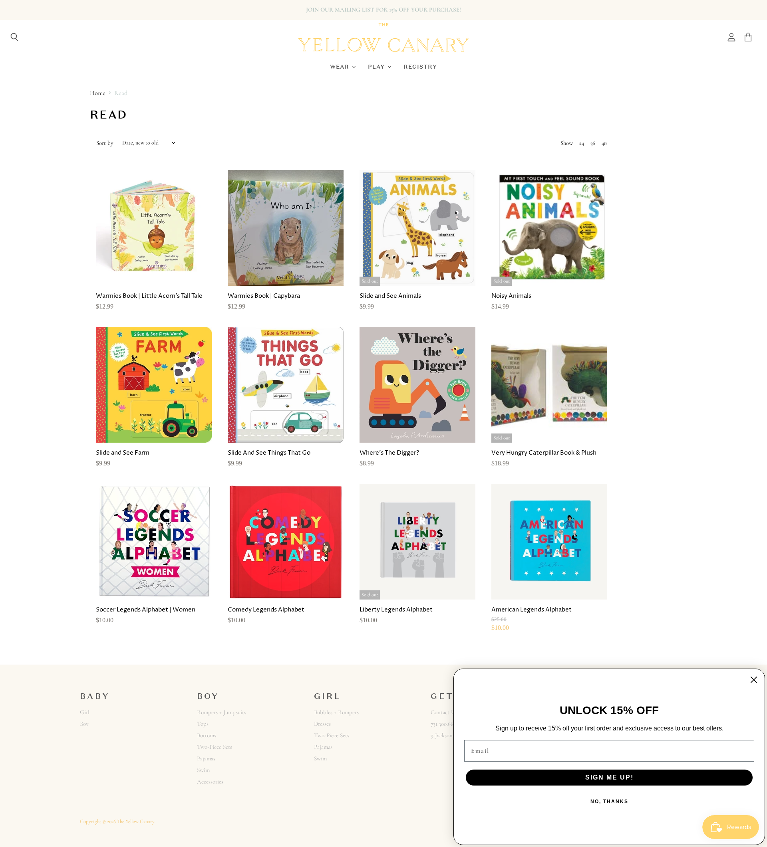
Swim (203, 770)
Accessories (210, 781)
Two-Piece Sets (214, 746)
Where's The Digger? (389, 453)
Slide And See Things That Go (269, 453)
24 (581, 143)
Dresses (322, 723)
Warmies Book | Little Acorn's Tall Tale (149, 296)
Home (97, 93)
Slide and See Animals (390, 296)
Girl (84, 712)
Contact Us (444, 712)
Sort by (104, 143)
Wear (340, 66)
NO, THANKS (609, 801)
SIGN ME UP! (609, 777)
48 (604, 143)
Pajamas (206, 758)
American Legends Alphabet (531, 610)
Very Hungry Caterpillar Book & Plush (543, 453)
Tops (203, 723)
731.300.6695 (445, 723)
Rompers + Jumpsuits (221, 712)
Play (377, 66)
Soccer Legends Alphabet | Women (145, 610)
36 (592, 143)
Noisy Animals (511, 296)
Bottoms (206, 735)
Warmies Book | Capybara (264, 296)
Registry (420, 66)
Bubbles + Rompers (336, 712)
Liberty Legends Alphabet (396, 610)
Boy (84, 723)
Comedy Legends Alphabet (266, 610)
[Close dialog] (754, 680)
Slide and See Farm (122, 453)
